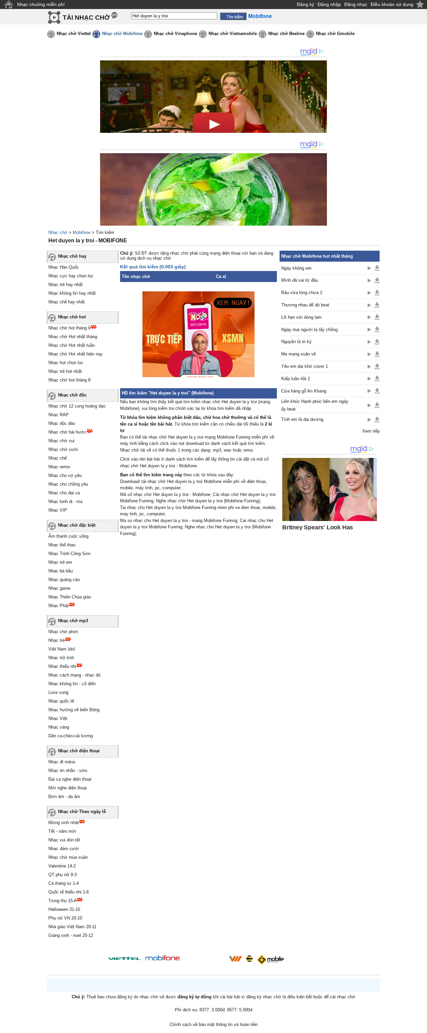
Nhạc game (59, 588)
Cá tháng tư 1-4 (63, 883)
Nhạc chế (57, 458)
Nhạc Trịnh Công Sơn (69, 553)
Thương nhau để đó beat (305, 304)
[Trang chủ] (8, 4)
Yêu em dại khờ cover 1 (304, 366)
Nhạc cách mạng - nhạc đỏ (74, 675)
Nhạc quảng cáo (64, 579)
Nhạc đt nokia (61, 761)
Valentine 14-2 (62, 865)
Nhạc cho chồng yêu (68, 484)
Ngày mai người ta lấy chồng (309, 329)
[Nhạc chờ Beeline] (249, 958)
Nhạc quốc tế (61, 701)
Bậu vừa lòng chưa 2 (301, 292)
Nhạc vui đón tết (64, 839)
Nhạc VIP (57, 510)
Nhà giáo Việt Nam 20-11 (72, 926)
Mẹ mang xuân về (298, 353)
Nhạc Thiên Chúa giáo (69, 596)
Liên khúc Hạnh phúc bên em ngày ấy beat (314, 405)
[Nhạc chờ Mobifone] (162, 958)
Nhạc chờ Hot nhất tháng (72, 336)
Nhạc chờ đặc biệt (76, 525)
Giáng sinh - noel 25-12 (70, 935)
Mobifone (81, 232)
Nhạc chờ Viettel (74, 33)
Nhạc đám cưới (63, 848)
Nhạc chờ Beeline (286, 33)
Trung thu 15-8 (62, 900)
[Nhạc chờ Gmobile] (270, 960)
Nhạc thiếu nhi (62, 666)
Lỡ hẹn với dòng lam (301, 317)
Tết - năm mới (62, 831)
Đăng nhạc (355, 4)
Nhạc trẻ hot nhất (65, 371)
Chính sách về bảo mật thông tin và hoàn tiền (213, 1024)
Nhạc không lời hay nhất (72, 293)
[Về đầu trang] (420, 1026)
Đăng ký (305, 4)
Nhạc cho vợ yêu (65, 475)
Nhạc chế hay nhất (66, 301)
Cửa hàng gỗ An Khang (303, 391)
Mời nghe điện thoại (67, 787)
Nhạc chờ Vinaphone (175, 33)
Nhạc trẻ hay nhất (65, 284)
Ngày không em (296, 268)
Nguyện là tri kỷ (296, 341)
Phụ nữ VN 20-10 (65, 918)
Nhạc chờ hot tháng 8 (69, 379)
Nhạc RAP (58, 414)
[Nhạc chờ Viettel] (124, 958)
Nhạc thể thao (61, 544)
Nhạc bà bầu (60, 570)
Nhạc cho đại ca (64, 492)
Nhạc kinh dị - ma (65, 501)
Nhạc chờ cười (63, 449)
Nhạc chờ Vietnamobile (232, 33)
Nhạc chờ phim (63, 631)
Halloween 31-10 (64, 909)
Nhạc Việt (57, 718)
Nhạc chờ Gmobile (335, 33)
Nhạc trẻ (56, 640)
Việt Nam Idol (61, 649)
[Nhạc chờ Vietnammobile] (235, 958)
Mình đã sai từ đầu (299, 280)
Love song (58, 692)
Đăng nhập (329, 4)
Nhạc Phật (58, 605)
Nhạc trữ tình (61, 657)
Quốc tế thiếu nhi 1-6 (68, 891)
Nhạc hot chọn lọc (65, 362)
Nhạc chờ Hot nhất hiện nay (75, 353)
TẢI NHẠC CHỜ (86, 17)
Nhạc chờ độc (72, 395)
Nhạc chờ (57, 232)
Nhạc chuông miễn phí (41, 4)
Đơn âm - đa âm (64, 796)
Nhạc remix (59, 466)
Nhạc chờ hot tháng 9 (69, 327)
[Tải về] (377, 268)
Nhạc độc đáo (61, 423)
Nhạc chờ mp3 (73, 620)
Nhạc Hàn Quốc (63, 267)
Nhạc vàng (58, 727)
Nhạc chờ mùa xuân (68, 857)
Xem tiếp (371, 431)
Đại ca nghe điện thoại (69, 779)
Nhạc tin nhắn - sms (67, 770)
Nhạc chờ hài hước (67, 432)
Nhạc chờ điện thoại (79, 750)
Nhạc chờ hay (72, 256)
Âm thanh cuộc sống (68, 536)
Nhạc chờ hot (72, 316)
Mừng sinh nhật (63, 822)
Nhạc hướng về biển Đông (73, 709)
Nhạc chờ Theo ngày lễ (82, 811)
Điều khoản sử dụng (392, 4)
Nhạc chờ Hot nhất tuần (71, 345)
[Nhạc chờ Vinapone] (204, 961)
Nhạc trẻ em (60, 562)
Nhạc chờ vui (61, 440)
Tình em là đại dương (302, 419)
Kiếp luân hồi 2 (295, 378)
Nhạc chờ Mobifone (122, 33)
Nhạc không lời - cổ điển (72, 683)
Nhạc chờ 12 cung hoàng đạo (76, 406)
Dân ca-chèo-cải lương (70, 735)
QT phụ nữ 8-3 (62, 874)
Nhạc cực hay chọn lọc (70, 275)
